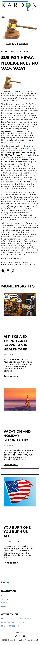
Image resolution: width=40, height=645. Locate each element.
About (3, 606)
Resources (5, 603)
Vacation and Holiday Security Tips (17, 435)
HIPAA (17, 262)
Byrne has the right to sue (19, 150)
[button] (3, 17)
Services (4, 599)
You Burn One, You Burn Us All (18, 531)
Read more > (11, 376)
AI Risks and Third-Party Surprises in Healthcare (16, 342)
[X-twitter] (20, 636)
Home (3, 596)
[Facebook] (16, 636)
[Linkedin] (24, 636)
